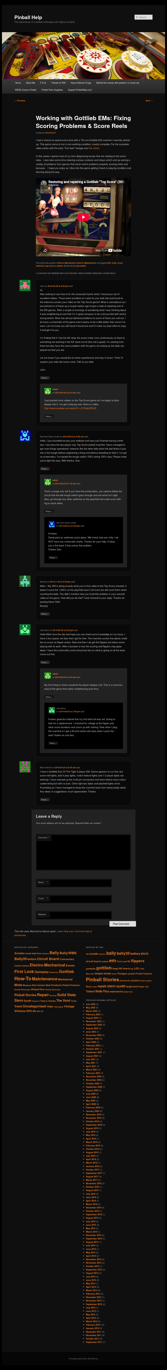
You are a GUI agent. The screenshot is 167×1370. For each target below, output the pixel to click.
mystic (114, 973)
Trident (90, 991)
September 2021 (94, 1052)
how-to (127, 968)
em (112, 960)
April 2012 (91, 1317)
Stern (18, 1000)
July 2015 (90, 1221)
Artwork (45, 953)
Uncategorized (34, 1006)
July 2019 (90, 1131)
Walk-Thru (102, 991)
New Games (38, 985)
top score (49, 265)
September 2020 (94, 1086)
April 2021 (91, 1066)
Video (50, 1006)
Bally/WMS (68, 952)
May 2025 (90, 1007)
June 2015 (91, 1224)
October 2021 (92, 1048)
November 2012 (93, 1300)
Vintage (69, 1006)
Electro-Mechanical (67, 262)
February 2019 (93, 1145)
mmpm (99, 973)
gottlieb (104, 968)
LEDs (142, 968)
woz (131, 991)
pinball (131, 973)
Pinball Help (28, 17)
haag (115, 968)
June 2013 (91, 1280)
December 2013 (93, 1259)
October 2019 (92, 1121)
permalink (81, 265)
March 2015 (91, 1231)
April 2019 (91, 1138)
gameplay (91, 968)
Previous (19, 100)
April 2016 (91, 1200)
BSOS (144, 954)
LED (136, 968)
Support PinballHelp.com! (80, 89)
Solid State (66, 994)
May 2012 (90, 1314)
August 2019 (92, 1128)
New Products (54, 985)
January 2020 (92, 1111)
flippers (137, 960)
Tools (73, 1000)
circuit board (93, 961)
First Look (24, 971)
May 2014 (90, 1252)
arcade (94, 954)
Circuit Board (48, 958)
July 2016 (90, 1193)
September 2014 (94, 1238)
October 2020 (92, 1083)
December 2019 (93, 1114)
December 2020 (93, 1076)
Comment (43, 837)
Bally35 (20, 958)
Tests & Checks (48, 1000)
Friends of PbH (59, 82)
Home (18, 82)
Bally (54, 952)
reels (114, 262)
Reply (44, 377)
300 (109, 262)
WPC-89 (31, 1011)
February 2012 (93, 1324)
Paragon (122, 973)
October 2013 (92, 1266)
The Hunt (63, 1000)
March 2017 (91, 1179)
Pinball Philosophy (22, 989)
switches (40, 265)
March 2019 (91, 1142)
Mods (18, 985)
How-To (80, 262)
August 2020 (92, 1090)
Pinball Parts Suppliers (52, 89)
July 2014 (90, 1245)
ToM (146, 986)
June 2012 (91, 1311)
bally (111, 953)
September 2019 (94, 1124)
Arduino (102, 954)
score (120, 262)
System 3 (36, 1001)
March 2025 (91, 1010)
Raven (89, 986)
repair (102, 986)
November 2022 (93, 1035)
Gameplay (42, 972)
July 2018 (90, 1155)
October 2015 (92, 1210)
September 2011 (94, 1342)
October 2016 (92, 1186)
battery (135, 953)
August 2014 (92, 1241)
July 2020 (90, 1093)
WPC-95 (40, 1011)
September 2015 (94, 1214)
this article (94, 148)
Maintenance (90, 262)
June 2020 (91, 1097)
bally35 (123, 953)
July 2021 (90, 1059)
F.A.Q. (43, 82)
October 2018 (92, 1148)
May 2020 (90, 1100)
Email (43, 898)
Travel (18, 1006)
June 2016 (91, 1197)
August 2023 (92, 1028)
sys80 (120, 986)
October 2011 (92, 1338)
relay (95, 986)
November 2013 (93, 1262)
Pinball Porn (38, 989)
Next (149, 100)
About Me (30, 82)
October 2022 (92, 1038)
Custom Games (21, 965)
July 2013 (90, 1276)
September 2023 (94, 1024)
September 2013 (94, 1269)
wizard (126, 991)
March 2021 (91, 1069)
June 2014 (91, 1249)
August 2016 (92, 1190)
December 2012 (93, 1297)
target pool (132, 986)
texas (141, 986)
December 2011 (93, 1331)
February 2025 (93, 1014)
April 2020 (91, 1104)
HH (120, 968)
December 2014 (93, 1235)
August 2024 (92, 1017)
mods (107, 973)
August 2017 (92, 1176)
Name (43, 882)
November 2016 (93, 1183)
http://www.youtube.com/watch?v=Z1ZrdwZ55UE (70, 408)
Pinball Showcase (52, 989)
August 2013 (92, 1272)
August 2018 (92, 1152)
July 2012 (90, 1307)
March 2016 (91, 1204)
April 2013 (91, 1286)
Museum (27, 985)
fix (129, 961)
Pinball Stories (25, 995)
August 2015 (92, 1217)
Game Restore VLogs (81, 82)
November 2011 (93, 1335)
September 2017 (94, 1173)
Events (70, 965)
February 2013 (93, 1293)
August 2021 (92, 1055)
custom (104, 961)
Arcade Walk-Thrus (33, 953)
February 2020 (93, 1107)
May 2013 (90, 1283)
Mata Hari (90, 973)
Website (42, 914)
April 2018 (91, 1159)
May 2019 (90, 1135)
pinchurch (125, 980)
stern (111, 986)
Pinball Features (71, 985)
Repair (43, 994)
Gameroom (53, 972)
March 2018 (91, 1162)
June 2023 (91, 1031)
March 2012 (91, 1321)
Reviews (53, 995)
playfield (135, 980)
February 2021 (93, 1073)
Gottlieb (66, 971)
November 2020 (93, 1079)
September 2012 (94, 1304)
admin (60, 265)
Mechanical (65, 979)
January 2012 (92, 1328)
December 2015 (93, 1207)
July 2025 (90, 1004)
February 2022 (93, 1045)
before (31, 959)
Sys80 (27, 1001)
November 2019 (93, 1117)
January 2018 (92, 1166)
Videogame (58, 1006)
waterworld (116, 991)
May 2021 (90, 1062)
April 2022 (91, 1041)
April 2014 (91, 1255)
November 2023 (93, 1021)
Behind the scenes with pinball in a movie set (117, 82)
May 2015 (90, 1228)
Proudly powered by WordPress (83, 1358)
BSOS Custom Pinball (25, 89)
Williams (20, 1011)
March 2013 (91, 1290)
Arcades (19, 953)
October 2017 (92, 1169)
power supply (146, 980)
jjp (132, 968)
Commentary (67, 959)
